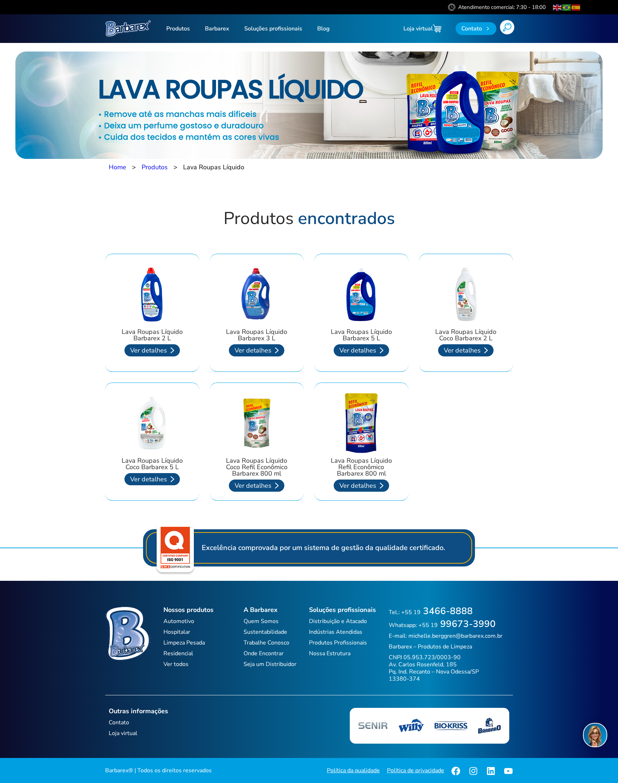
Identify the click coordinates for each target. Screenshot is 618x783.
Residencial (178, 653)
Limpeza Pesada (184, 643)
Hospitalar (176, 632)
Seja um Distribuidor (270, 664)
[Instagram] (473, 771)
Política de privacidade (415, 770)
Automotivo (178, 621)
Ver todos (175, 664)
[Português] (567, 7)
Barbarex (217, 29)
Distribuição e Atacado (338, 621)
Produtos (178, 29)
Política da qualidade (353, 770)
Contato (119, 722)
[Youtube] (508, 771)
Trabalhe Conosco (266, 643)
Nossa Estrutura (329, 653)
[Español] (576, 7)
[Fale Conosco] (595, 735)
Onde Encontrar (264, 653)
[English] (557, 7)
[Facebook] (455, 771)
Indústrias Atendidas (335, 632)
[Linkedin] (490, 771)
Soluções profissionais (273, 29)
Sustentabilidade (265, 632)
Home (117, 167)
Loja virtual (418, 29)
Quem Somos (261, 621)
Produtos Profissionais (338, 643)
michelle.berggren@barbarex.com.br (455, 636)
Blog (323, 29)
